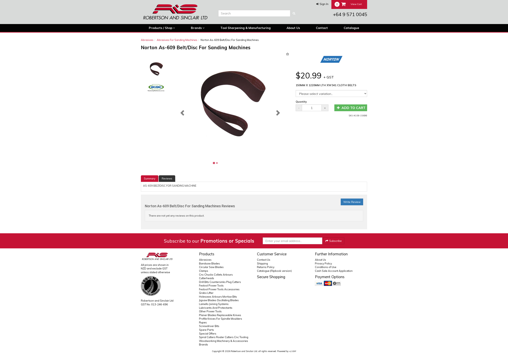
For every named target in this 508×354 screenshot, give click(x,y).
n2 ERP (292, 351)
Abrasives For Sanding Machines (177, 39)
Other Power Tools (210, 311)
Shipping (262, 263)
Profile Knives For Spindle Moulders (220, 318)
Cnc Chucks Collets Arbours (216, 274)
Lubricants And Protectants (215, 307)
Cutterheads (206, 278)
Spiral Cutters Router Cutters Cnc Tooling (223, 337)
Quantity (301, 101)
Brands (197, 28)
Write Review (352, 202)
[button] (322, 4)
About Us (293, 28)
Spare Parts (206, 329)
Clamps (203, 270)
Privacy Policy (323, 263)
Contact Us (263, 259)
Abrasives (147, 39)
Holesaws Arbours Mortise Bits (218, 296)
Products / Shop (161, 28)
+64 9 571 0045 (350, 14)
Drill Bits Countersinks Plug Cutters (220, 282)
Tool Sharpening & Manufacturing (245, 28)
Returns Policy (265, 267)
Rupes (203, 322)
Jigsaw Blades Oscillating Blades (219, 300)
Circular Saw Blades (211, 267)
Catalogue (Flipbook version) (274, 270)
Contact (322, 28)
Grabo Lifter (206, 292)
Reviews (167, 178)
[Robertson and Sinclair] (176, 12)
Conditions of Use (325, 267)
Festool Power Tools (211, 285)
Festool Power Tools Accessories (219, 289)
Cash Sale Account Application (334, 270)
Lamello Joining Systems (214, 304)
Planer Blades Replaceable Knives (220, 315)
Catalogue (351, 28)
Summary (149, 178)
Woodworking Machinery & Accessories (223, 340)
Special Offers (207, 333)
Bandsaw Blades (209, 263)
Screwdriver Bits (209, 326)
